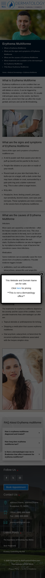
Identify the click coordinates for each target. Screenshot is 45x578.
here (19, 288)
